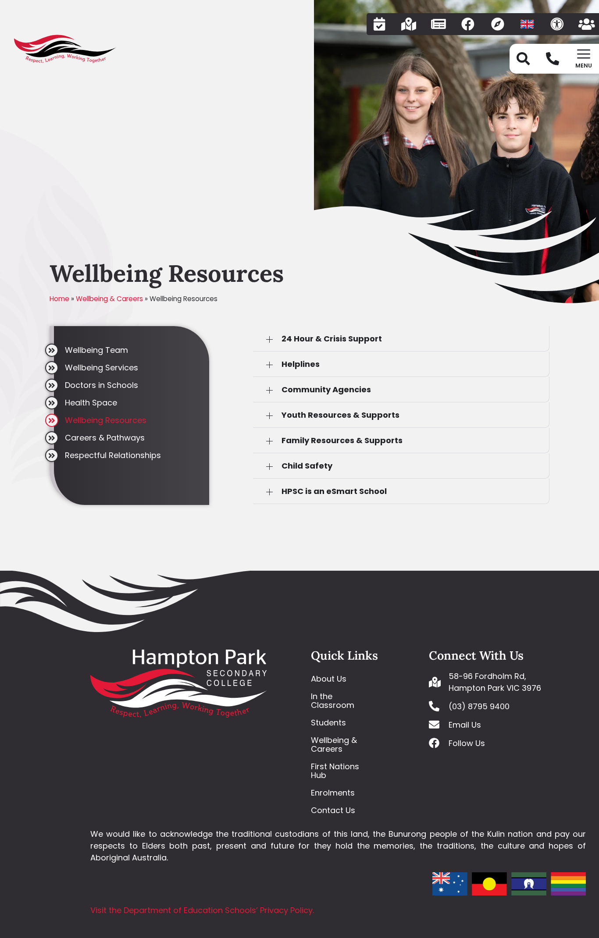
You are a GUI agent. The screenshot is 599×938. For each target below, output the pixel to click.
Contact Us (333, 810)
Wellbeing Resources (105, 420)
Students (328, 722)
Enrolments (333, 792)
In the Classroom (332, 701)
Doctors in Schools (101, 385)
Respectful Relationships (113, 455)
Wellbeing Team (96, 350)
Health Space (91, 402)
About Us (328, 678)
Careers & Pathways (105, 437)
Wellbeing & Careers (109, 298)
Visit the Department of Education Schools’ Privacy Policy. (202, 910)
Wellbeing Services (101, 367)
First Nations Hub (335, 771)
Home (59, 298)
